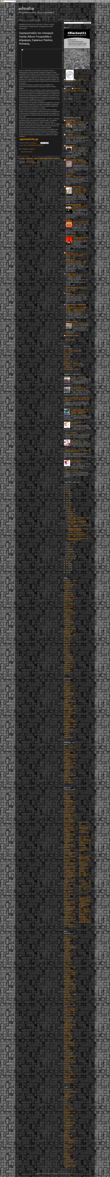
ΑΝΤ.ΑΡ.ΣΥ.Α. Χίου (69, 1003)
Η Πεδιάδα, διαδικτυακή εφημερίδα (70, 754)
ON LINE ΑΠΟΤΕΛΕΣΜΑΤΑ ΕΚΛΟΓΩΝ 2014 (78, 461)
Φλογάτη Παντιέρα (70, 289)
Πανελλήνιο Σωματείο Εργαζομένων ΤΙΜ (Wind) (70, 694)
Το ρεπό (66, 733)
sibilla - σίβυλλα (68, 666)
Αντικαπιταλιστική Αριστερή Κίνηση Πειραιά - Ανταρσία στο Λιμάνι (69, 829)
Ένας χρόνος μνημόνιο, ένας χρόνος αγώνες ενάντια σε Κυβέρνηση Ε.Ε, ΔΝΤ (85, 857)
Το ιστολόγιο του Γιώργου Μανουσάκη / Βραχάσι (70, 775)
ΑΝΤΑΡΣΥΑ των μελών (72, 335)
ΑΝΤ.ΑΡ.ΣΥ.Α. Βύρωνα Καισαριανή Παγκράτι (70, 947)
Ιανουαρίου (70, 558)
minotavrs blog (68, 658)
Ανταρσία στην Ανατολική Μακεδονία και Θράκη (70, 802)
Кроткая (66, 674)
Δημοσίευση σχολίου (26, 151)
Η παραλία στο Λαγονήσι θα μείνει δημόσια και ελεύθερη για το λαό (80, 163)
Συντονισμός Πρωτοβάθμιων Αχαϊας (70, 712)
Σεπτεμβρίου (71, 516)
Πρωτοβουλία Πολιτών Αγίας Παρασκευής (70, 920)
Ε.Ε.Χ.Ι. (66, 1102)
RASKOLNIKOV (70, 259)
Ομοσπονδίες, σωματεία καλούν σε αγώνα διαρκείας (84, 827)
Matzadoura (67, 780)
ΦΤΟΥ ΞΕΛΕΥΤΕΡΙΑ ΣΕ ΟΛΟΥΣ (69, 636)
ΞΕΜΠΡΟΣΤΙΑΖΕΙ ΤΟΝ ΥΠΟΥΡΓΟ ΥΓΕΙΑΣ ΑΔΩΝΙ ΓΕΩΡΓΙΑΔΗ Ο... (78, 518)
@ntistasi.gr (69, 252)
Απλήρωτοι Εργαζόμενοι (67, 684)
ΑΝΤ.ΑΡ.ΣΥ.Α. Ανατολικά (67, 943)
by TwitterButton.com (69, 81)
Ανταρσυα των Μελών (70, 584)
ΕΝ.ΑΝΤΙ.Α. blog (68, 1017)
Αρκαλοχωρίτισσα (69, 751)
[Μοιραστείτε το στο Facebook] (46, 143)
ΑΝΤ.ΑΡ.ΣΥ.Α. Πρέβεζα (70, 994)
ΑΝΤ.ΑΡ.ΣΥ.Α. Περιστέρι (67, 991)
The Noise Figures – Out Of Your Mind (75, 294)
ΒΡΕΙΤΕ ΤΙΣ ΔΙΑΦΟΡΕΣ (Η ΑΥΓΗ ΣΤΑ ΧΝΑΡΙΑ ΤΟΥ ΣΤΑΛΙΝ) (80, 388)
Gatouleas (69, 293)
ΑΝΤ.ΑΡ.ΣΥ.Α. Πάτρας (70, 986)
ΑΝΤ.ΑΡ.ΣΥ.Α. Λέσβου (70, 974)
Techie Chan (69, 134)
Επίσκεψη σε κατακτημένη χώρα (84, 831)
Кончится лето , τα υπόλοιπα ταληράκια (76, 136)
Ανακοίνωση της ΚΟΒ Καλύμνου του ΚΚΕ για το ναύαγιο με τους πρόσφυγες (80, 223)
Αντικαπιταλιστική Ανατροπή (74, 159)
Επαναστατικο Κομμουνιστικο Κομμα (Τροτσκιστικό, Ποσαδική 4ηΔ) (70, 1025)
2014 (67, 505)
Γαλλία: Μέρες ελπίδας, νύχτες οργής (75, 176)
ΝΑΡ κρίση (67, 1063)
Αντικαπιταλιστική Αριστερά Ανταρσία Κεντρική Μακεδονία (69, 820)
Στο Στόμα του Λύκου (69, 628)
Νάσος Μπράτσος (69, 617)
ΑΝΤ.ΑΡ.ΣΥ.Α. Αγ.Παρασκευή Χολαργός (68, 939)
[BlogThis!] (43, 143)
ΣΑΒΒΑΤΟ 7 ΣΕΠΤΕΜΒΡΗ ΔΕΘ (75, 532)
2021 (67, 489)
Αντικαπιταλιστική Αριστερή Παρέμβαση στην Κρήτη (70, 835)
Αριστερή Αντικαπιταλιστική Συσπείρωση (68, 1095)
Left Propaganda (68, 656)
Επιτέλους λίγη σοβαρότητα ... (79, 377)
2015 (67, 502)
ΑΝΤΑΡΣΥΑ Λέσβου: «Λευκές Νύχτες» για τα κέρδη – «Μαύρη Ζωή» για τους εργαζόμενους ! (84, 911)
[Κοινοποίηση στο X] (44, 143)
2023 (67, 486)
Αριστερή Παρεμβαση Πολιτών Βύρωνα (70, 863)
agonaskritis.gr (29, 139)
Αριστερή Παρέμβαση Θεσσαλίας (70, 857)
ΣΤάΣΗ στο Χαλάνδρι (69, 926)
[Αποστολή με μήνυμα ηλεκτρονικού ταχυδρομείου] (41, 143)
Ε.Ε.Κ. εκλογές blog (69, 1012)
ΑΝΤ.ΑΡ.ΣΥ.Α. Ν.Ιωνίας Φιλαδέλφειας (70, 980)
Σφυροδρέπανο (70, 145)
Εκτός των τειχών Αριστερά (71, 350)
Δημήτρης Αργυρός (69, 596)
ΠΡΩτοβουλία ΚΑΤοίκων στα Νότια (69, 913)
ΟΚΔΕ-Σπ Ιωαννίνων (69, 1074)
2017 (67, 498)
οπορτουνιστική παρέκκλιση (68, 619)
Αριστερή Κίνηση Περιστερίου (68, 850)
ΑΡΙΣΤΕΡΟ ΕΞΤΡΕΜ (71, 321)
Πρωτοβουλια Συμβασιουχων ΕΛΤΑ (69, 705)
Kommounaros (68, 654)
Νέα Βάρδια (67, 690)
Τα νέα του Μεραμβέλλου (67, 771)
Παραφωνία (67, 624)
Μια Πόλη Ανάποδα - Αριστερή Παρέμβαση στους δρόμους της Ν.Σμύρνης (70, 908)
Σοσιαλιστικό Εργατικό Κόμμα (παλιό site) (70, 1166)
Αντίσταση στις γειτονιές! (73, 186)
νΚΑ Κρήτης (67, 1067)
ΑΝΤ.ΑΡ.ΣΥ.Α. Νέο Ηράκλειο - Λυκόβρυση (70, 984)
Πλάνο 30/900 (68, 697)
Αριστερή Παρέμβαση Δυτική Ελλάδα (70, 853)
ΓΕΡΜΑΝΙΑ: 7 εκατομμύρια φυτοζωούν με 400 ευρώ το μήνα (84, 873)
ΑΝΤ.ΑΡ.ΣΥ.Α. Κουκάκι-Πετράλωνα (69, 969)
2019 (67, 493)
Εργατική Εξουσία (69, 1108)
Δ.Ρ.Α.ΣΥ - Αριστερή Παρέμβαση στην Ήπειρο (69, 881)
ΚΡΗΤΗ (25, 145)
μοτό (65, 359)
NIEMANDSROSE (69, 662)
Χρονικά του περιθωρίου (67, 639)
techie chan (67, 668)
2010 (67, 565)
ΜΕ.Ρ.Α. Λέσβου (68, 1054)
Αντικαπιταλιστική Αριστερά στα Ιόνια (69, 824)
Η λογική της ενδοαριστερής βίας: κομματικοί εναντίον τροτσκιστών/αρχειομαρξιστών (77, 261)
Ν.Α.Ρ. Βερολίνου (68, 1059)
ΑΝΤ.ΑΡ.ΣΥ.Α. (67, 1089)
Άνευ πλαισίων (68, 582)
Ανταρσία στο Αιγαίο (69, 808)
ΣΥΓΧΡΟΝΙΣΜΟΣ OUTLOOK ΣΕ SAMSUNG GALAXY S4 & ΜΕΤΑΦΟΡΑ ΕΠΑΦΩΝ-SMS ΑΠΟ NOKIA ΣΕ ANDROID (80, 411)
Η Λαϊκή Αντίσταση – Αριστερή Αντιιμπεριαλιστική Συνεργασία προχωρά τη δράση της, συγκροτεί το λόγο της (85, 840)
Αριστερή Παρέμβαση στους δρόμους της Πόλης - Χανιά (70, 876)
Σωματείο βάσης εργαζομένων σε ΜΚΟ (70, 720)
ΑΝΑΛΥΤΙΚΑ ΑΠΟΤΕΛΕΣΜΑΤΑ (73, 471)
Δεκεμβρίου (70, 509)
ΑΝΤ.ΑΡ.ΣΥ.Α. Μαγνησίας (67, 977)
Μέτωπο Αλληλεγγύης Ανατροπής (70, 1057)
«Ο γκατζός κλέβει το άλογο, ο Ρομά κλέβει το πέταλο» (80, 122)
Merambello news (69, 782)
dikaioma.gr (67, 735)
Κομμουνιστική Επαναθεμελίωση (68, 610)
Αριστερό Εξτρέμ (68, 590)
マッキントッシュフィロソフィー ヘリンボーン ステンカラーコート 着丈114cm (85, 882)
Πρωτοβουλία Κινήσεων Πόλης (68, 917)
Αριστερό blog (68, 592)
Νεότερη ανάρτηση (26, 158)
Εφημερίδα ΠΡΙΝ (68, 1115)
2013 (67, 507)
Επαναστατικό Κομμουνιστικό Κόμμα (70, 1020)
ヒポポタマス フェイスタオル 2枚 (84, 892)
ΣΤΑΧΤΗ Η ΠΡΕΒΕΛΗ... (71, 432)
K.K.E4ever (69, 220)
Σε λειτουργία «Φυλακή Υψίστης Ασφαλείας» (84, 849)
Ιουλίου (69, 544)
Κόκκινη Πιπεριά (68, 607)
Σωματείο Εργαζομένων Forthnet (70, 724)
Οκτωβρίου (70, 513)
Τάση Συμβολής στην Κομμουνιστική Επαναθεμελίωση (70, 1081)
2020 (67, 491)
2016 (67, 500)
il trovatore (67, 650)
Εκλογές (66, 348)
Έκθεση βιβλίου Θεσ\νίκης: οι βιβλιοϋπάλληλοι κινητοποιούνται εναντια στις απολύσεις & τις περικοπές (83, 865)
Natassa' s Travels (69, 660)
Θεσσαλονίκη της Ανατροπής (68, 892)
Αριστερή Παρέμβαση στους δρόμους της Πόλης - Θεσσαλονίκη (70, 871)
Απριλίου (69, 551)
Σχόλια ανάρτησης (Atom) (33, 162)
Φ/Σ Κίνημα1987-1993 (70, 369)
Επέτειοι (66, 353)
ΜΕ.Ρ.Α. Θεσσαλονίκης (68, 1049)
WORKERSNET (68, 737)
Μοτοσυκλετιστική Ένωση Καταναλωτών (70, 1139)
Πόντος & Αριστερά (69, 626)
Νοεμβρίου (70, 511)
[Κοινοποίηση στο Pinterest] (48, 143)
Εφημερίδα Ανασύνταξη (67, 1033)
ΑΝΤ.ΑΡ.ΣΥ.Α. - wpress (70, 936)
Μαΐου (69, 549)
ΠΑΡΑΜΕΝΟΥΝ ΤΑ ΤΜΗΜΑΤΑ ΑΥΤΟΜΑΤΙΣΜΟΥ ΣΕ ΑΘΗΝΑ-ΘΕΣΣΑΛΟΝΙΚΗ (78, 451)
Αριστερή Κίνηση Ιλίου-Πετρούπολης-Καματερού (69, 846)
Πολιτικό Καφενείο (69, 1159)
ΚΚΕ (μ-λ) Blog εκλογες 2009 (68, 1039)
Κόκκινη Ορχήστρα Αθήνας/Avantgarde (69, 1042)
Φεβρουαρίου (71, 556)
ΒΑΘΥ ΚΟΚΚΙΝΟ (70, 120)
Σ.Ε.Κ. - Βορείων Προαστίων (68, 1076)
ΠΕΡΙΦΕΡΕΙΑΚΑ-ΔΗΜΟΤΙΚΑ (35, 145)
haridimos (76, 88)
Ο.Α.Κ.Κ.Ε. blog (68, 1072)
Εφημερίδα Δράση (69, 688)
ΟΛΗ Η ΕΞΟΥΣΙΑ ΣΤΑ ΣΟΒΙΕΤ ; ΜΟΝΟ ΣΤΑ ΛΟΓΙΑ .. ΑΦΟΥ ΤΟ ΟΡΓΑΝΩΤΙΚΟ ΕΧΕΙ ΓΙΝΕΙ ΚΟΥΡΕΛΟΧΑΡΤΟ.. (76, 399)
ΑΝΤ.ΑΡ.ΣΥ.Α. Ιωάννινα (67, 960)
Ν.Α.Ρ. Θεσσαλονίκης (69, 1061)
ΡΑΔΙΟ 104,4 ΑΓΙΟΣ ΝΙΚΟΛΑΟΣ (69, 767)
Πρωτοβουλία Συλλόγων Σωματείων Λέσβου (70, 701)
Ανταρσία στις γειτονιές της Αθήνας (69, 806)
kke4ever (66, 652)
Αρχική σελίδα (38, 158)
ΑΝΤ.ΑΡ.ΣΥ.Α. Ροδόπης (67, 997)
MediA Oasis (69, 175)
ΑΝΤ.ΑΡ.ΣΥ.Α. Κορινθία (70, 967)
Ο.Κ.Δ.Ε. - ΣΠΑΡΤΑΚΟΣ (67, 1153)
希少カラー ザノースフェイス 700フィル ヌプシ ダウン (84, 888)
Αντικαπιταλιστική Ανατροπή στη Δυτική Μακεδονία (70, 816)
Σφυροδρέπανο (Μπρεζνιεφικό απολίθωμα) (68, 632)
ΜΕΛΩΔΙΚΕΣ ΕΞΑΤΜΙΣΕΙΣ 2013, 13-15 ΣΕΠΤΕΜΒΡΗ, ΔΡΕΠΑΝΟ (77, 529)
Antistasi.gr (67, 642)
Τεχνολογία (67, 367)
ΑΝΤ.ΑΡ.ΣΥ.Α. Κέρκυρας (67, 964)
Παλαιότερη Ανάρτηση (52, 158)
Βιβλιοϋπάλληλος (68, 686)
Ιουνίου (69, 547)
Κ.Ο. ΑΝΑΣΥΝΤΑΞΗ (69, 1120)
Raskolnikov (67, 664)
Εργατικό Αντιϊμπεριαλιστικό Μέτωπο (69, 1112)
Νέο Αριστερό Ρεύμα (69, 1142)
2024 (67, 484)
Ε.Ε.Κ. (65, 1100)
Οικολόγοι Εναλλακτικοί (67, 1157)
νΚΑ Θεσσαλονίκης (69, 1065)
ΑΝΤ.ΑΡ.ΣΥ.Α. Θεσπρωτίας (67, 953)
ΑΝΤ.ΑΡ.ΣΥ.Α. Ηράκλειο (67, 950)
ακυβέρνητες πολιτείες (70, 580)
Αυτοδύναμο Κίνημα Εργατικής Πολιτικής (69, 1009)
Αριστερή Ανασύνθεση (70, 1091)
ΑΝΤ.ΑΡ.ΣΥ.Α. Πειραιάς (70, 989)
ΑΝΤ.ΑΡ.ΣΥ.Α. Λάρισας (70, 972)
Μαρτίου (69, 554)
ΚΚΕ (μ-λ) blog (68, 1036)
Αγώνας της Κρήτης (69, 747)
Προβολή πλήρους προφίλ (79, 90)
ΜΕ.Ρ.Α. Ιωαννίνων (69, 1052)
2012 (67, 561)
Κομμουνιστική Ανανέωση (68, 1126)
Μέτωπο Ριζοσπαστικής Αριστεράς (68, 1136)
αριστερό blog (70, 273)
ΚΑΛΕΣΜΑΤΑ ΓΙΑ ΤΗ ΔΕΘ (78, 440)
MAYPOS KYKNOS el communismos (76, 287)
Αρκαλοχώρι (67, 749)
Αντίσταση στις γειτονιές (68, 587)
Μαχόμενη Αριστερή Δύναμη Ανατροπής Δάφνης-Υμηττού (69, 903)
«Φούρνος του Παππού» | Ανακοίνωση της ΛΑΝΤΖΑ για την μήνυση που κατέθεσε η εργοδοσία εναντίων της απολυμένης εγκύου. (79, 190)
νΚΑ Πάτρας (67, 1070)
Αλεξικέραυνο (67, 681)
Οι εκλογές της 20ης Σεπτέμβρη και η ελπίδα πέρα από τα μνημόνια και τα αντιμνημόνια (80, 239)
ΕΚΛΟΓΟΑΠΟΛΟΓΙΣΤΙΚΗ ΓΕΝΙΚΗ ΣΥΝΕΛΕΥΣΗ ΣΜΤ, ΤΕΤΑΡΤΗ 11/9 (77, 535)
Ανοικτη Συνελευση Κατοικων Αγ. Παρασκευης (69, 797)
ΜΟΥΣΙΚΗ (67, 361)
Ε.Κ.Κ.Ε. (66, 1104)
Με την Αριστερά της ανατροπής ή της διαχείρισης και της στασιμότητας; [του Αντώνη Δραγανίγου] (84, 919)
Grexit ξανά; (82, 845)
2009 (67, 568)
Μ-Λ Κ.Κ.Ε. (67, 1128)
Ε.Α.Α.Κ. (66, 1098)
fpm (63, 1173)
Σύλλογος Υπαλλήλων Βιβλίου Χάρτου (70, 708)
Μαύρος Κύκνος (68, 615)
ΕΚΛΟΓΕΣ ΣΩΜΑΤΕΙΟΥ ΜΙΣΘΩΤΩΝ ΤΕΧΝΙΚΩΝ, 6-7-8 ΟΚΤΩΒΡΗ (77, 522)
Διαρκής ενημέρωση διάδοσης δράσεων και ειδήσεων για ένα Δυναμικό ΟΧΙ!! (76, 255)
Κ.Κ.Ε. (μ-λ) (67, 1117)
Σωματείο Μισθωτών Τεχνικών (72, 365)
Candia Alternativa (69, 778)
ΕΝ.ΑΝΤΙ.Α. (67, 1106)
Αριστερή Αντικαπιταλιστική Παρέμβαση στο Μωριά (68, 840)
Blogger (71, 1173)
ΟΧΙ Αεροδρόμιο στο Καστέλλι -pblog (69, 760)
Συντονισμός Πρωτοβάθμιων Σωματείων (68, 716)
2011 (67, 563)
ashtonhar (26, 8)
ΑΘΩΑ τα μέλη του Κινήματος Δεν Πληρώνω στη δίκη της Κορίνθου (79, 208)
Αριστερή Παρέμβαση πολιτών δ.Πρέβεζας (70, 867)
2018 (67, 496)
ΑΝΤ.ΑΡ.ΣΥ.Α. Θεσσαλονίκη (67, 957)
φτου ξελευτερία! (71, 236)
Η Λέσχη (66, 602)
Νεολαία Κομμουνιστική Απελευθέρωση (68, 1146)
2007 (67, 572)
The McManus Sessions (68, 671)
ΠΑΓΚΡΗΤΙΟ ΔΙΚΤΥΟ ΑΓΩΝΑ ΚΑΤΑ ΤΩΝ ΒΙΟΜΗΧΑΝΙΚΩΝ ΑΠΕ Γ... (77, 539)
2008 (67, 570)
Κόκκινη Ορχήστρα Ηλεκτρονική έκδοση (69, 1122)
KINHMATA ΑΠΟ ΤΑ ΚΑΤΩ (73, 204)
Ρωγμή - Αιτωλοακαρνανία (68, 923)
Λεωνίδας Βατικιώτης (69, 612)
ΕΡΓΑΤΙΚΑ (67, 355)
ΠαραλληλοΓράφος (69, 622)
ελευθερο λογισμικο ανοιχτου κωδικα (69, 599)
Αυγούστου (70, 542)
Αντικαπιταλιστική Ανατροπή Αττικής (69, 811)
